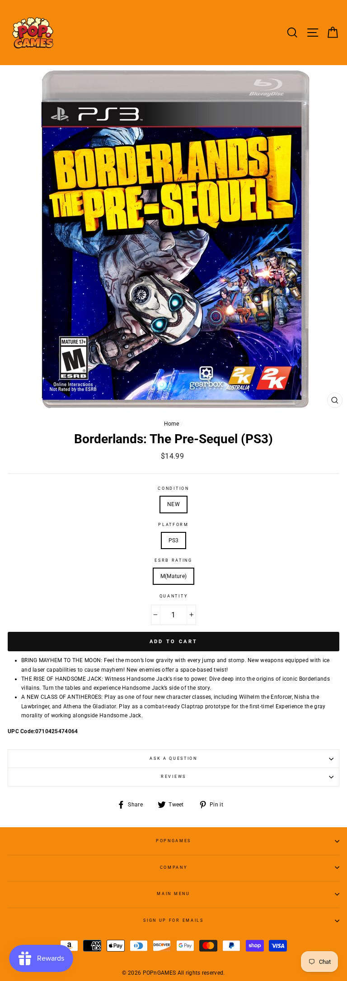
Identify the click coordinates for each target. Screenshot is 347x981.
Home (171, 424)
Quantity (173, 596)
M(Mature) (173, 576)
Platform (173, 524)
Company (174, 867)
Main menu (173, 893)
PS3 (174, 540)
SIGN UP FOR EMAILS (173, 920)
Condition (173, 488)
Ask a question (173, 758)
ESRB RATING (173, 560)
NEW (173, 504)
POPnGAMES (173, 841)
